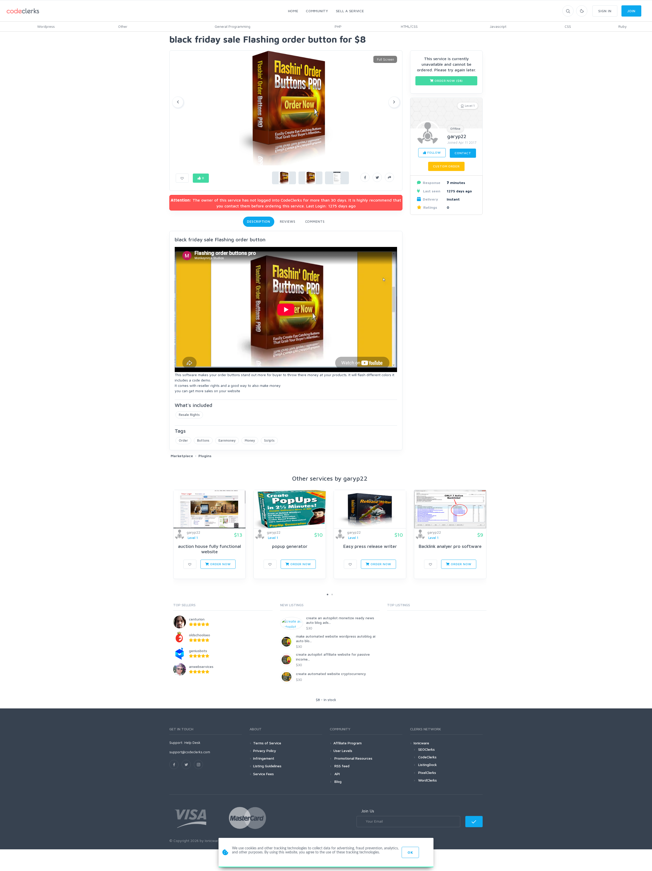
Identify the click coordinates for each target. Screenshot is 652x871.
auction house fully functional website (209, 549)
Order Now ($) (448, 81)
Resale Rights (189, 415)
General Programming (232, 26)
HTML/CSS (409, 26)
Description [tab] (258, 221)
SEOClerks (426, 749)
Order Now (219, 564)
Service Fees (263, 774)
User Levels (342, 750)
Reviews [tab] (287, 221)
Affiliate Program (347, 743)
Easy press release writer (370, 546)
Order (183, 440)
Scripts (269, 440)
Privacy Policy (264, 750)
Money (250, 440)
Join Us (367, 811)
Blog (337, 781)
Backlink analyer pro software (450, 546)
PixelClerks (427, 772)
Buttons (203, 440)
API (336, 774)
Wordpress (46, 26)
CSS (568, 26)
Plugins (204, 456)
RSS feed (341, 766)
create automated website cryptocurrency (331, 673)
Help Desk (192, 742)
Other (122, 26)
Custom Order (446, 166)
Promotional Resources (352, 758)
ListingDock (427, 764)
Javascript (498, 26)
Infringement (263, 758)
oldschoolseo (199, 635)
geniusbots (198, 651)
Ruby (622, 26)
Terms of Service (267, 743)
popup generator (289, 546)
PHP (338, 26)
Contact (463, 153)
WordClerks (427, 780)
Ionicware (421, 743)
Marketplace (182, 456)
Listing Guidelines (267, 766)
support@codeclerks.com (189, 752)
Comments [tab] (315, 221)
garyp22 (456, 136)
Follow (433, 152)
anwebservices (201, 666)
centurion (197, 619)
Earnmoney (227, 440)
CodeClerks (427, 757)
